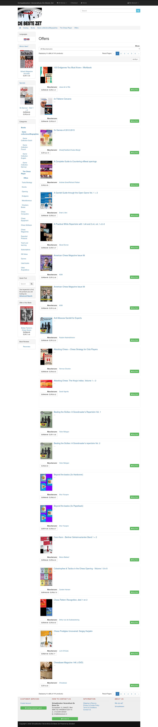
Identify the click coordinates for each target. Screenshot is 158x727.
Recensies (26, 346)
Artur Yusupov (64, 494)
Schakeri (72, 724)
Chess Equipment (24, 219)
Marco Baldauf (64, 557)
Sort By (135, 59)
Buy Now (135, 89)
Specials (22, 83)
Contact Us (87, 709)
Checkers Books (24, 206)
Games (23, 259)
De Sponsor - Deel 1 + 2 (27, 109)
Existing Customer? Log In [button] (34, 708)
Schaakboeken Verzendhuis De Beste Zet (36, 2)
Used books (25, 263)
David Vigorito (64, 391)
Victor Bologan (64, 432)
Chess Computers (25, 213)
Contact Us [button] (65, 719)
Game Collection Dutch (26, 139)
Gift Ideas (24, 254)
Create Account (25, 703)
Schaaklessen (119, 706)
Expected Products (24, 237)
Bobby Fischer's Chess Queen (26, 329)
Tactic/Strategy (26, 182)
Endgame (24, 196)
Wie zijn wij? (119, 703)
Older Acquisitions (25, 269)
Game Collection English (24, 156)
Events (24, 187)
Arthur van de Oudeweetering (69, 620)
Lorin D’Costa (63, 651)
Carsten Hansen (64, 589)
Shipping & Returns (89, 703)
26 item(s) (62, 3)
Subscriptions (25, 249)
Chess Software (26, 225)
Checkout (74, 3)
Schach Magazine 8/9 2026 (27, 72)
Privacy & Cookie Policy (91, 705)
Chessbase (63, 683)
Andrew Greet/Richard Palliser (69, 182)
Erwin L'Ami (63, 213)
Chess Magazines (24, 230)
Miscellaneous (26, 200)
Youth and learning (24, 244)
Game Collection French (24, 147)
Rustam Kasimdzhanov (67, 337)
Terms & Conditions (90, 707)
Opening (24, 191)
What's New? (23, 46)
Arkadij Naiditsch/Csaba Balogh (70, 150)
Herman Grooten (65, 369)
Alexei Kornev (64, 245)
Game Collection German (24, 165)
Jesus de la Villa (64, 87)
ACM (61, 274)
